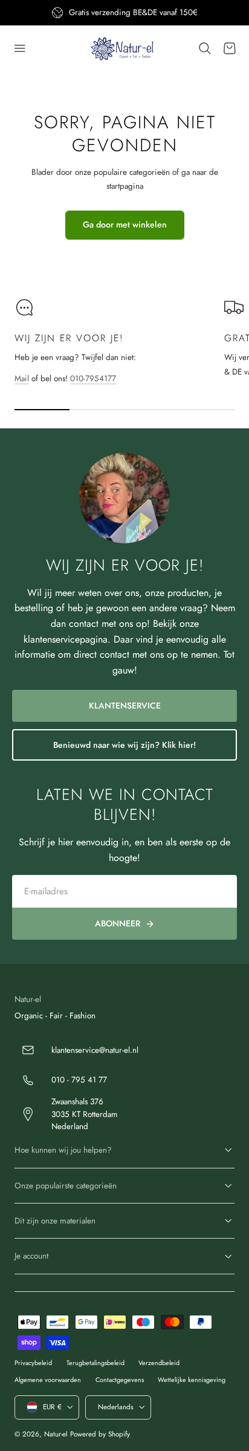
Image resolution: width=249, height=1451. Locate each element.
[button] (20, 48)
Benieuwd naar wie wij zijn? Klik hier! (124, 745)
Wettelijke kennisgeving (191, 1379)
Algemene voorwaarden (48, 1379)
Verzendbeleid (158, 1362)
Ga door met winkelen (125, 224)
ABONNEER (117, 923)
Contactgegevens (119, 1379)
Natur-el (56, 1434)
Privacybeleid (33, 1362)
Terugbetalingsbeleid (95, 1362)
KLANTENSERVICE (125, 705)
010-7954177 (93, 378)
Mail (22, 378)
